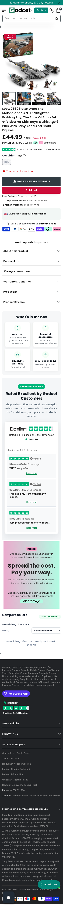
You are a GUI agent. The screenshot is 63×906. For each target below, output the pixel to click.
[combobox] (28, 18)
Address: (7, 795)
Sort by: (6, 630)
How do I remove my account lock (19, 785)
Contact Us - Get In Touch (16, 753)
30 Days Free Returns (16, 271)
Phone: (5, 790)
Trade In (41, 10)
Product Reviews (14, 302)
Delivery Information (12, 774)
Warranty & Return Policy (15, 779)
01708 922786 (17, 790)
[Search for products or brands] (56, 18)
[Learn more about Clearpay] (35, 142)
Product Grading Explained (16, 769)
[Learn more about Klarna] (41, 142)
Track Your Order (11, 758)
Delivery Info (11, 261)
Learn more (50, 143)
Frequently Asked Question (16, 763)
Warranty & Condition (17, 281)
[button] (57, 61)
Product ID (10, 291)
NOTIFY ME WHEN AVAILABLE (34, 181)
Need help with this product (31, 242)
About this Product (15, 251)
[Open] (9, 897)
